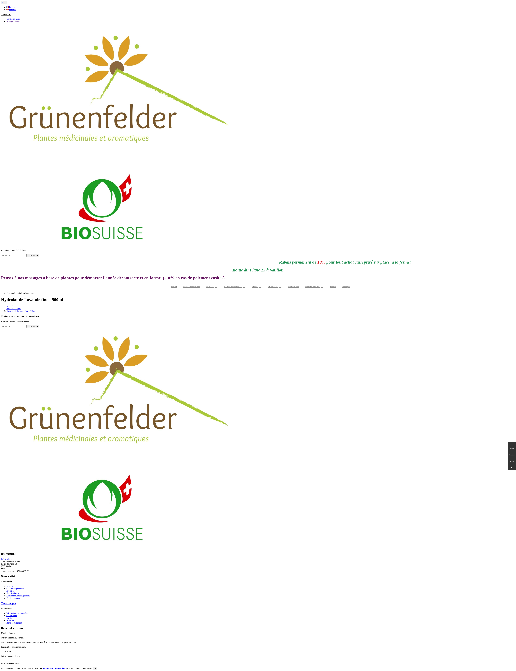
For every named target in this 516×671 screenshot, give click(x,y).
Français (12, 7)
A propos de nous (13, 21)
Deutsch (12, 9)
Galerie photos (12, 593)
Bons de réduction (14, 623)
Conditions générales (15, 588)
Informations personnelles (17, 613)
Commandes (11, 615)
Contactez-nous (13, 19)
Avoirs (9, 618)
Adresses (10, 620)
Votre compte (8, 603)
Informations (6, 559)
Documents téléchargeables (18, 596)
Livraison (10, 586)
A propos (10, 591)
